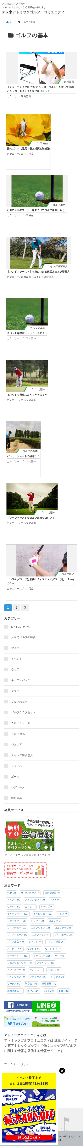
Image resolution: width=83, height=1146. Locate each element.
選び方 (33, 990)
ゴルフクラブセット (23, 712)
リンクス (36, 969)
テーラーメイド (17, 955)
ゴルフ (55, 920)
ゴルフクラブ (63, 927)
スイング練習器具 (58, 266)
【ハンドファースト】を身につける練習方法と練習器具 (38, 271)
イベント (16, 658)
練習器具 (69, 81)
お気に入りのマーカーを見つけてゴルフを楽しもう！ (37, 210)
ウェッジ (13, 906)
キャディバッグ (20, 680)
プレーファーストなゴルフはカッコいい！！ (32, 517)
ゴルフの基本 (37, 327)
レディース (19, 787)
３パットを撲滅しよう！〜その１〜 (27, 394)
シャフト (35, 941)
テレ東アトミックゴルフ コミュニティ (33, 12)
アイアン (16, 648)
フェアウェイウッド (19, 962)
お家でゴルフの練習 (23, 637)
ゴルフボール (63, 934)
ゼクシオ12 (53, 948)
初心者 (31, 983)
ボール (15, 776)
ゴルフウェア (40, 927)
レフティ (57, 976)
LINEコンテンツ (21, 626)
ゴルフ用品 (41, 143)
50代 (11, 892)
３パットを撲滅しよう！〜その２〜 (27, 333)
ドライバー (18, 765)
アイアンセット (35, 899)
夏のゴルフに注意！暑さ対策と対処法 (28, 148)
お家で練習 (52, 892)
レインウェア (16, 976)
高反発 (64, 990)
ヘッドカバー (16, 969)
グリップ (37, 920)
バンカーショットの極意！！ (23, 456)
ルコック (53, 969)
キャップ (47, 906)
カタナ (30, 906)
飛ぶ (49, 990)
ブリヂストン (45, 962)
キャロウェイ (42, 913)
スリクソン (14, 948)
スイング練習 (56, 941)
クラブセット (16, 920)
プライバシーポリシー (17, 1064)
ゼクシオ (33, 948)
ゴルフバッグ (40, 934)
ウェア (15, 669)
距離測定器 (14, 990)
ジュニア (16, 744)
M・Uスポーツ (30, 892)
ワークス (13, 983)
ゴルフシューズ (20, 723)
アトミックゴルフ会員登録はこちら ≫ (27, 855)
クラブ (15, 690)
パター (60, 955)
